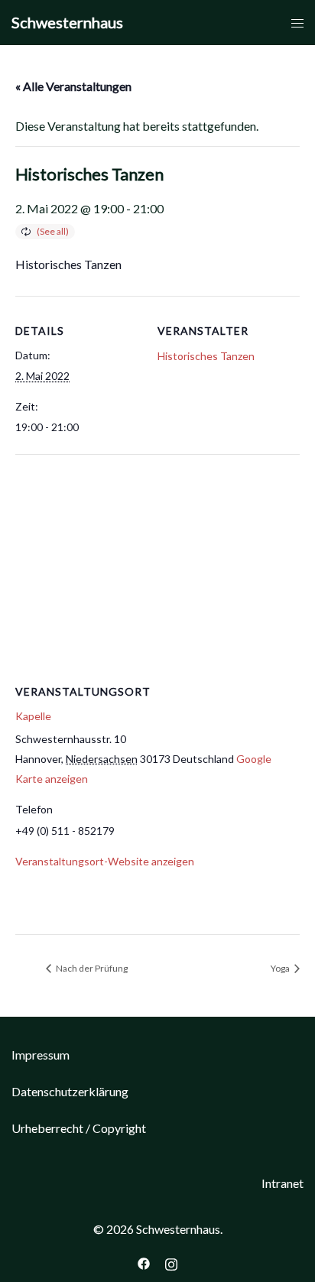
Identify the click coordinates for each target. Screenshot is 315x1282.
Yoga (281, 968)
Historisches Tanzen (206, 355)
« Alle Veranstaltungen (73, 86)
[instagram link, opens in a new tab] (171, 1261)
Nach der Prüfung (91, 968)
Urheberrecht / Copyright (78, 1128)
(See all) (53, 231)
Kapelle (33, 715)
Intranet (282, 1183)
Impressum (40, 1054)
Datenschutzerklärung (69, 1091)
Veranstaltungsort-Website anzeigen (104, 861)
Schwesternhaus (67, 22)
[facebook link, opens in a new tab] (144, 1261)
